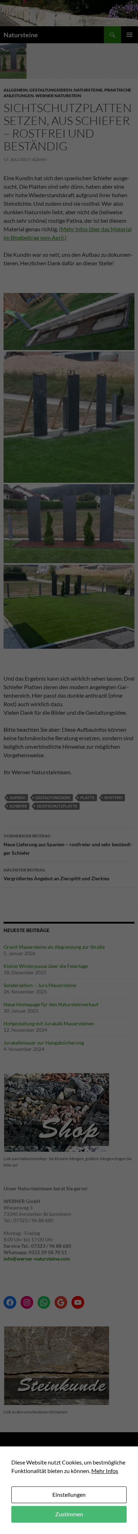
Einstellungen (69, 1494)
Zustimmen (69, 1514)
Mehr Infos (104, 1470)
